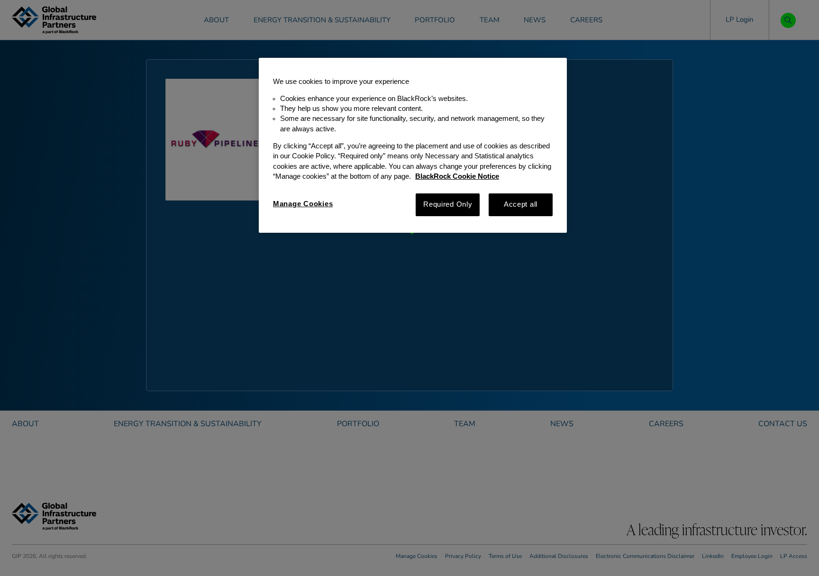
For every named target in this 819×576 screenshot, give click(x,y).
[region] (413, 145)
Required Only (448, 204)
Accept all (520, 204)
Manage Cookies (303, 204)
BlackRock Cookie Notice (457, 176)
